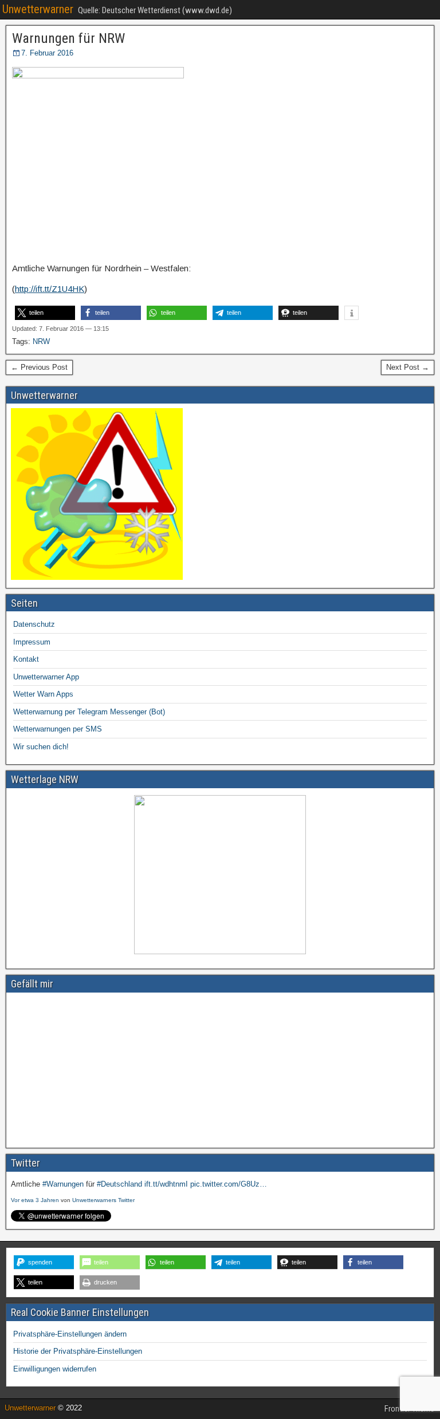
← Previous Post (39, 367)
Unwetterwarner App (46, 677)
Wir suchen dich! (41, 746)
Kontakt (26, 659)
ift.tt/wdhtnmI (166, 1184)
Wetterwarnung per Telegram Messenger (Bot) (89, 711)
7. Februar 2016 (47, 53)
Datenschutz (34, 624)
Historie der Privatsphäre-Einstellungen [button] (77, 1351)
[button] (45, 313)
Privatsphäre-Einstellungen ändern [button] (70, 1334)
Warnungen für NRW (68, 38)
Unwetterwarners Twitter (103, 1200)
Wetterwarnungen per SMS (57, 729)
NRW (41, 341)
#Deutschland (119, 1184)
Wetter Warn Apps (43, 694)
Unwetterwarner (37, 9)
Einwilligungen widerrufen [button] (54, 1369)
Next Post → (407, 367)
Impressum (31, 642)
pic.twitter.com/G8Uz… (228, 1184)
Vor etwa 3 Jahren (35, 1200)
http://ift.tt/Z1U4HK (49, 289)
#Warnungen (63, 1184)
